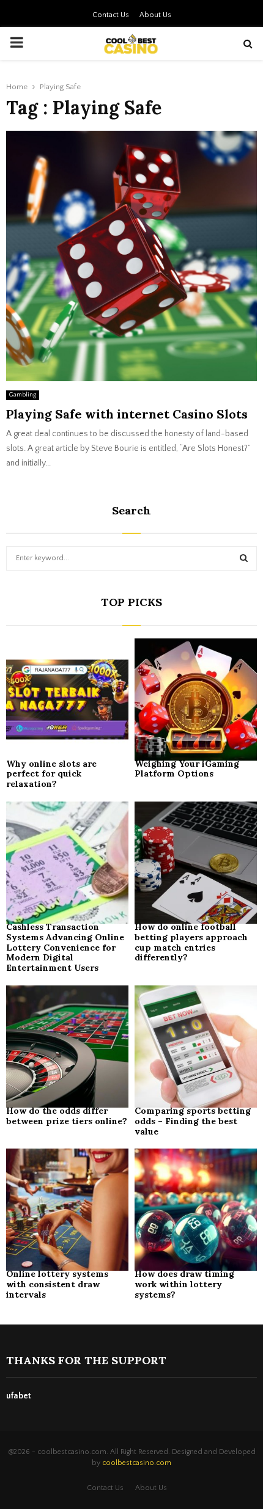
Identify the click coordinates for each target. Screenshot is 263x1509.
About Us (155, 15)
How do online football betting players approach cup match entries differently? (191, 942)
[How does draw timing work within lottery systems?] (196, 1210)
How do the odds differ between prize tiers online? (66, 1116)
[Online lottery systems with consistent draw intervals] (67, 1210)
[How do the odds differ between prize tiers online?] (67, 1046)
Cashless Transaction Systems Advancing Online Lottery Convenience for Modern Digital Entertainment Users (65, 947)
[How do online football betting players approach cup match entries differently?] (196, 863)
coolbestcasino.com (136, 1463)
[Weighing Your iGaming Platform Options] (196, 699)
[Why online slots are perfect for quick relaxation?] (67, 699)
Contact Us (110, 15)
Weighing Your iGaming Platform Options (187, 769)
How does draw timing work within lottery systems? (184, 1284)
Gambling (22, 395)
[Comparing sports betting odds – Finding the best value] (196, 1046)
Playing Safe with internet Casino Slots (127, 414)
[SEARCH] (244, 558)
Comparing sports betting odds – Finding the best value (193, 1121)
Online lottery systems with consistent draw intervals (57, 1284)
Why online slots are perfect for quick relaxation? (51, 774)
